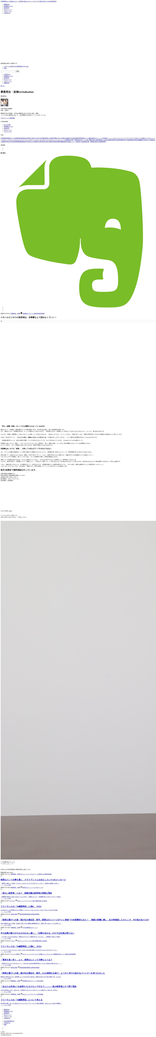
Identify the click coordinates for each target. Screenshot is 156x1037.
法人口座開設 (150, 140)
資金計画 (25, 138)
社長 (37, 138)
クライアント (121, 138)
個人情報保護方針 (9, 1021)
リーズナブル (41, 140)
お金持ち (33, 138)
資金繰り (78, 141)
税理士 (26, 141)
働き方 (57, 138)
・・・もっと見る (6, 885)
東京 (142, 140)
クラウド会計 (134, 138)
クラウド (127, 138)
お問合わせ (7, 13)
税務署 (17, 141)
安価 (117, 140)
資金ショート (72, 141)
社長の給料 (11, 141)
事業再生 (68, 140)
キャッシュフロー (112, 138)
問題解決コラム (8, 6)
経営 (53, 138)
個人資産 (95, 140)
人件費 (50, 138)
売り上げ (12, 138)
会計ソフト (83, 140)
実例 (120, 140)
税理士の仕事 (32, 141)
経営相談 (54, 141)
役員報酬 (138, 140)
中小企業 (61, 138)
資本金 (66, 141)
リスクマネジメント (51, 140)
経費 (16, 138)
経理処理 (77, 138)
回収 (112, 140)
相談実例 (6, 8)
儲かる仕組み (105, 140)
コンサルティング (33, 874)
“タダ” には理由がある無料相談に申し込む (16, 66)
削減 (19, 138)
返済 (94, 141)
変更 (115, 140)
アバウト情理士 (15, 954)
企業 (21, 138)
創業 (110, 140)
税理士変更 (39, 141)
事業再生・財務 (15, 313)
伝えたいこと (8, 9)
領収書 (100, 141)
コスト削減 (141, 138)
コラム (13, 901)
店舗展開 (129, 140)
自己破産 (66, 138)
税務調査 (21, 141)
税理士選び (45, 141)
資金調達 (83, 141)
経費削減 (59, 141)
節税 (50, 141)
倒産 (99, 140)
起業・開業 (89, 141)
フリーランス (25, 140)
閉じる (3, 86)
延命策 (134, 140)
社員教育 (43, 138)
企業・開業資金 (75, 140)
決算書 (3, 138)
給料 (47, 138)
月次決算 (71, 138)
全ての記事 (7, 124)
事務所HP (7, 4)
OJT (39, 138)
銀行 (97, 141)
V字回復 (104, 138)
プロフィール (8, 11)
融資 (63, 141)
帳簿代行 (124, 140)
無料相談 (12, 118)
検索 (5, 68)
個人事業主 (89, 140)
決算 (145, 140)
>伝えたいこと (5, 118)
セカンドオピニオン (15, 140)
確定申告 (5, 141)
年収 (29, 138)
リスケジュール (61, 140)
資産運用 (7, 138)
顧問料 (104, 141)
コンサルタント (148, 138)
